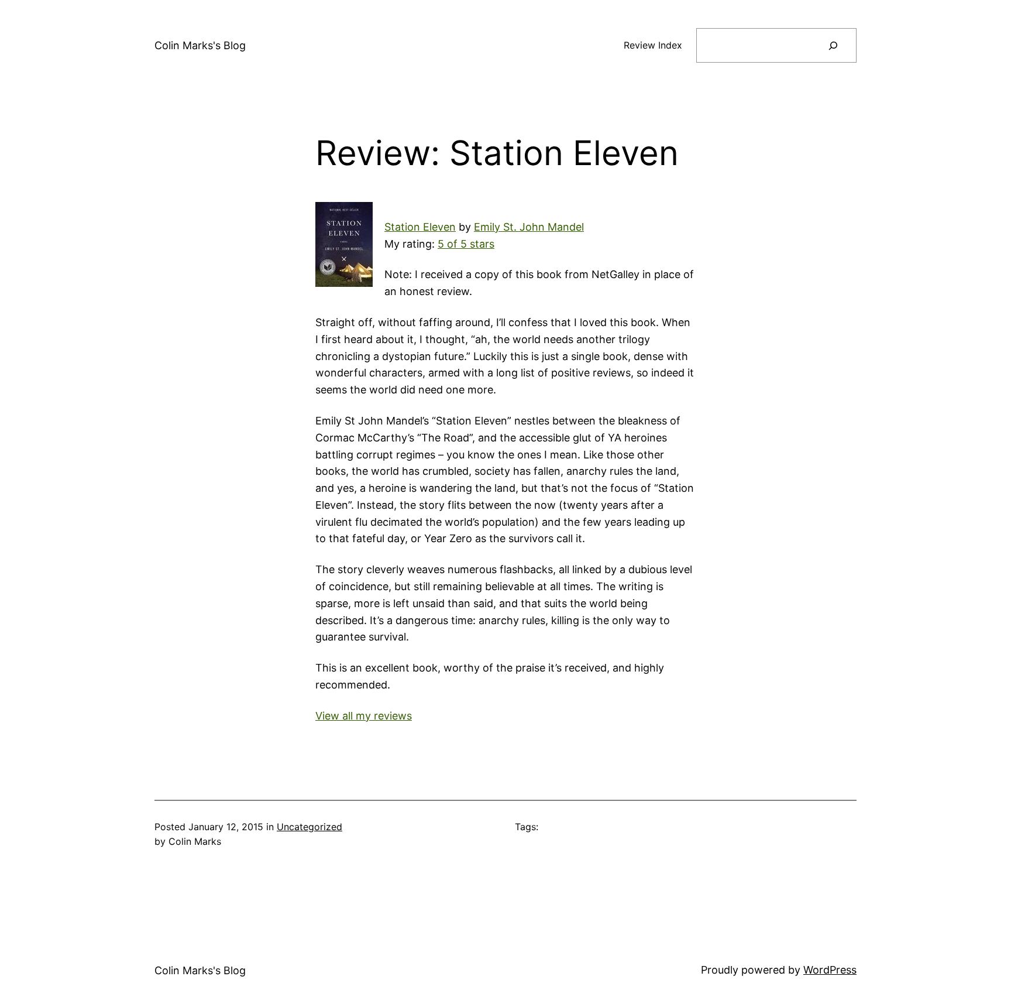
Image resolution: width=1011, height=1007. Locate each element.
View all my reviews (363, 716)
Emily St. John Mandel (529, 227)
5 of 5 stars (466, 244)
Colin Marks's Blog (200, 45)
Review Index (653, 45)
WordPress (830, 970)
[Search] (833, 45)
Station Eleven (420, 227)
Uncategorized (309, 827)
